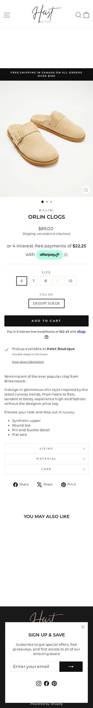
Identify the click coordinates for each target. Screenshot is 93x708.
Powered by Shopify (46, 704)
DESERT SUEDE (46, 303)
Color (46, 294)
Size (46, 272)
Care (46, 469)
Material (46, 458)
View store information (28, 361)
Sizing (46, 448)
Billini (46, 210)
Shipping (29, 233)
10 (70, 281)
